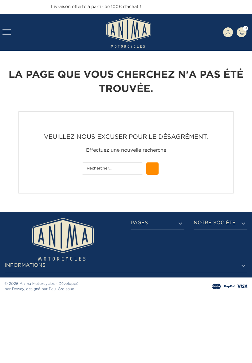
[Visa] (242, 287)
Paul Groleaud (61, 289)
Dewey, (18, 289)
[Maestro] (216, 287)
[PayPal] (229, 287)
